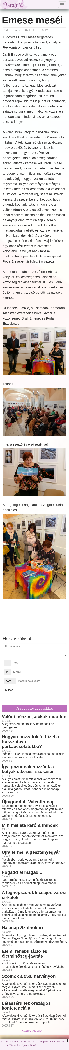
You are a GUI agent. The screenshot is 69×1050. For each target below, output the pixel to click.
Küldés (9, 689)
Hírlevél (13, 1045)
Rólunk (60, 1041)
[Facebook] (40, 1045)
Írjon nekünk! (29, 1045)
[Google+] (46, 1045)
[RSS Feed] (57, 1045)
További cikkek (31, 1031)
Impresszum (46, 1041)
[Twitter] (51, 1045)
